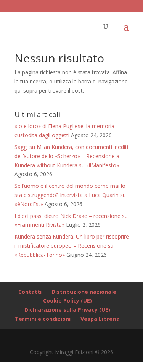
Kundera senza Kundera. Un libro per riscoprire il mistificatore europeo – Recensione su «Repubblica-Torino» (71, 245)
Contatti (30, 291)
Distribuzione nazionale (83, 291)
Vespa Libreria (100, 318)
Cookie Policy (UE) (67, 300)
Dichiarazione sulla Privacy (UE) (67, 309)
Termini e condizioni (43, 318)
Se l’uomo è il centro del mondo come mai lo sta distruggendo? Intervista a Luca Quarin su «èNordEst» (70, 195)
